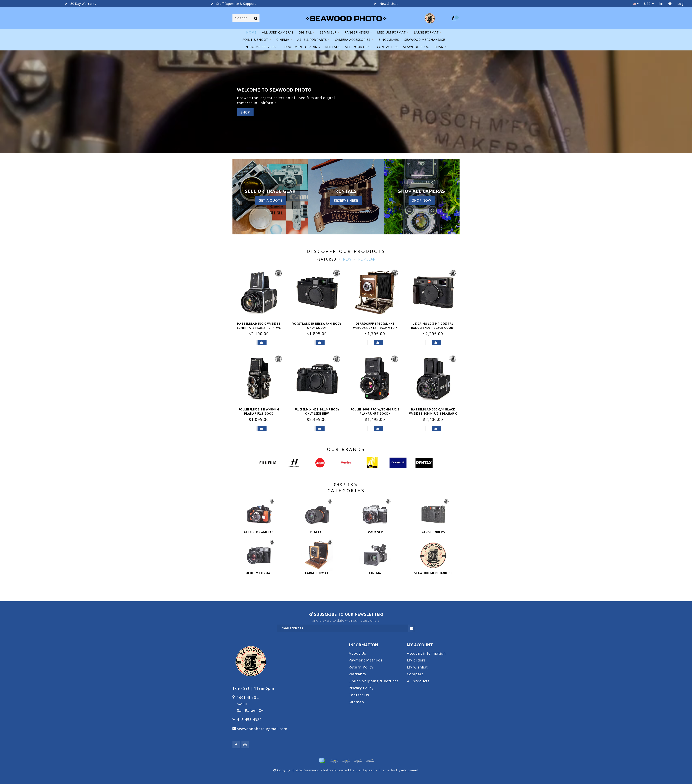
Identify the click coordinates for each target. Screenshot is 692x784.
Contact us (387, 47)
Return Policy (361, 667)
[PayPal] (346, 760)
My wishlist (417, 667)
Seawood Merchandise (424, 39)
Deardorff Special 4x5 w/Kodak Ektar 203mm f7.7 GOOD (375, 328)
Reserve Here (346, 200)
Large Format (426, 32)
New (347, 259)
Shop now (421, 200)
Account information (426, 653)
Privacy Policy (361, 687)
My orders (416, 660)
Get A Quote (270, 200)
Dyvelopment (407, 770)
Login (682, 3)
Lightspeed (365, 770)
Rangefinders (357, 32)
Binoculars (388, 39)
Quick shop (261, 322)
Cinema (282, 39)
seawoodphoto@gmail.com (262, 728)
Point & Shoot (255, 39)
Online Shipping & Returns (374, 681)
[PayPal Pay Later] (357, 760)
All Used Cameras (277, 32)
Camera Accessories (352, 39)
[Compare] (661, 3)
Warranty (357, 674)
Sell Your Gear (358, 47)
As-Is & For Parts (312, 39)
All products (418, 681)
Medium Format (391, 32)
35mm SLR (328, 32)
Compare (415, 674)
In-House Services (260, 47)
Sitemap (356, 701)
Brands (441, 47)
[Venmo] (369, 760)
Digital (305, 32)
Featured (326, 259)
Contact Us (359, 694)
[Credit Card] (322, 760)
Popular (366, 259)
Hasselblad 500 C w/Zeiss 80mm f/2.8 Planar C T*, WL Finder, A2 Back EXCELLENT (259, 328)
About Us (357, 653)
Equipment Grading (302, 47)
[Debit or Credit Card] (334, 760)
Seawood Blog (416, 47)
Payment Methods (366, 660)
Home (251, 32)
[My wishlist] (670, 3)
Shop (245, 112)
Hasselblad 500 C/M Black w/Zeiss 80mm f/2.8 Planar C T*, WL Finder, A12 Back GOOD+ (433, 413)
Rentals (332, 47)
